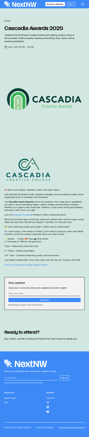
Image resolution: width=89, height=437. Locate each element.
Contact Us (50, 398)
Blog (6, 402)
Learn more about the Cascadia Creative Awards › (26, 264)
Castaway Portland (22, 215)
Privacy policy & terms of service (72, 427)
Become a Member (55, 4)
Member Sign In (10, 398)
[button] (82, 4)
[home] (20, 4)
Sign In (71, 4)
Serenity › (50, 427)
